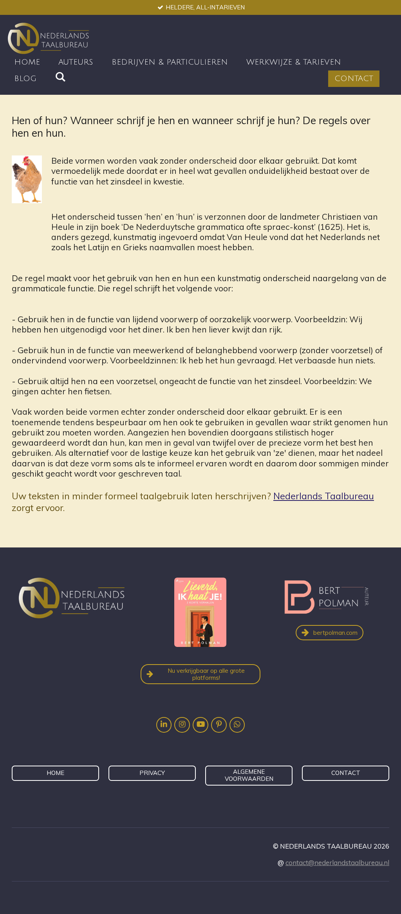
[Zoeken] (60, 77)
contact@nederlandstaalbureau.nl (337, 862)
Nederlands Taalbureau (323, 496)
